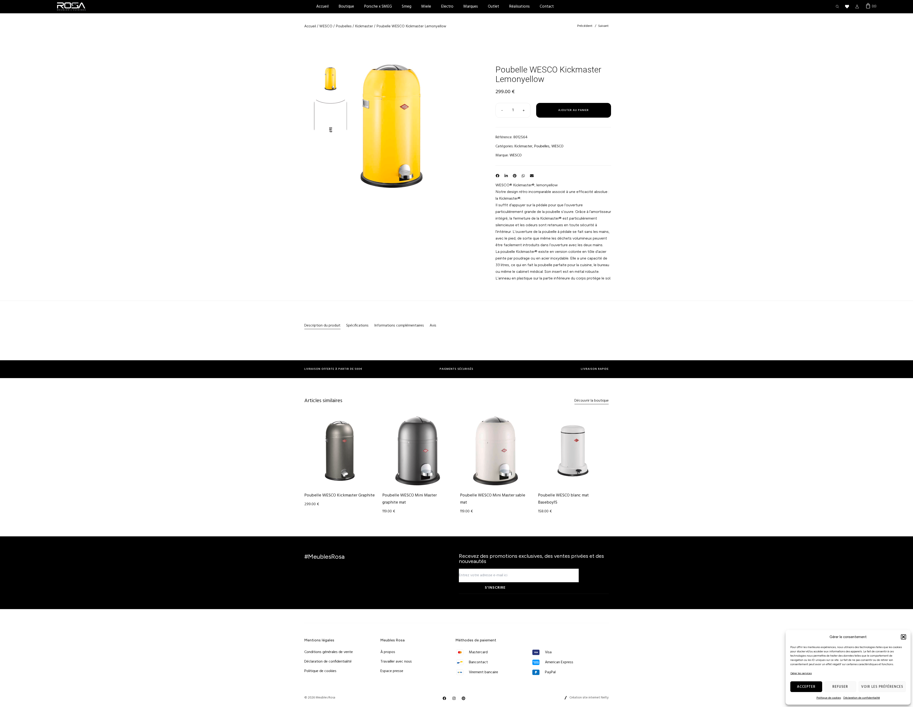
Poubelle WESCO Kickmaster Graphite (339, 495)
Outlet (493, 6)
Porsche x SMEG (378, 6)
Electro (447, 6)
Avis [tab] (433, 325)
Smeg (406, 6)
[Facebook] (444, 698)
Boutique (346, 6)
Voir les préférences (882, 687)
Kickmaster (364, 26)
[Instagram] (454, 698)
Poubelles (344, 26)
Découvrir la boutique (591, 401)
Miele (426, 6)
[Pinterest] (463, 698)
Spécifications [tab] (357, 325)
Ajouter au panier (573, 110)
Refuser (840, 687)
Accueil (322, 6)
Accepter (806, 687)
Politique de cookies (828, 697)
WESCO (325, 26)
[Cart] (870, 6)
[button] (903, 637)
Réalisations (519, 6)
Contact (547, 6)
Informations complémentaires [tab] (399, 325)
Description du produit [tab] (322, 325)
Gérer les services (801, 673)
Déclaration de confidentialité (861, 697)
